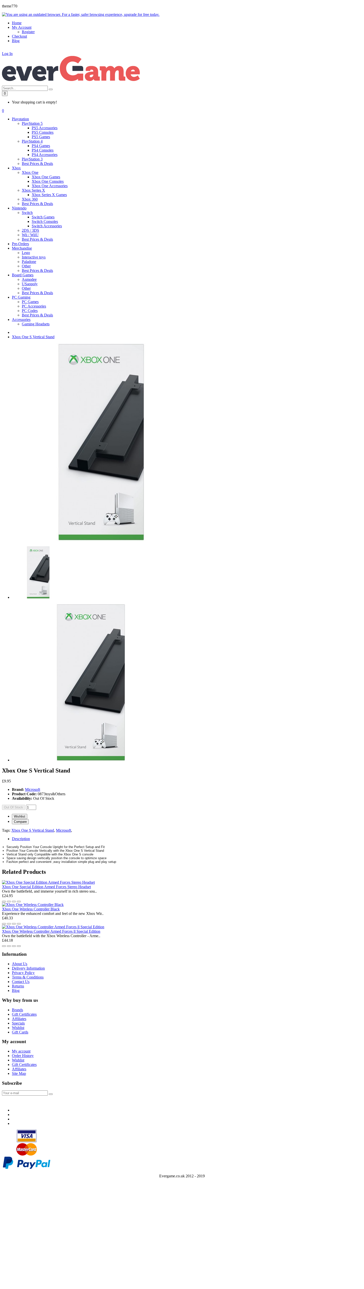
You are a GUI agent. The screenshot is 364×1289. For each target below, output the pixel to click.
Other (26, 266)
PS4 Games (41, 146)
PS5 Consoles (42, 132)
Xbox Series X (33, 190)
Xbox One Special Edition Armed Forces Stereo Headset (46, 887)
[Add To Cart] (19, 901)
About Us (19, 964)
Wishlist (19, 816)
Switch (27, 212)
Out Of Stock (13, 807)
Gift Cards (20, 1032)
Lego (26, 253)
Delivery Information (28, 968)
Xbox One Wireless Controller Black (31, 909)
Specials (18, 1023)
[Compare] (9, 901)
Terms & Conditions (28, 977)
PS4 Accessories (44, 155)
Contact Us (20, 982)
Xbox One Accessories (50, 186)
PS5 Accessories (44, 128)
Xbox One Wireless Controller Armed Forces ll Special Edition (51, 931)
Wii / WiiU (30, 235)
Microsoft (32, 789)
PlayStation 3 (32, 159)
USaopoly (30, 284)
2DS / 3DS (30, 230)
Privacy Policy (23, 973)
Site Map (19, 1073)
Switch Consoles (45, 221)
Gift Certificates (24, 1014)
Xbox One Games (46, 177)
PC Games (30, 302)
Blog (16, 990)
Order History (23, 1056)
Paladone (29, 261)
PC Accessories (34, 306)
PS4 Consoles (42, 150)
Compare (20, 822)
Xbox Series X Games (49, 195)
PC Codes (30, 311)
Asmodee (29, 279)
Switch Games (43, 217)
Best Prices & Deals (37, 163)
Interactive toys (34, 257)
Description (21, 839)
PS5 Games (41, 137)
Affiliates (19, 1019)
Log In (7, 54)
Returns (18, 986)
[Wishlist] (4, 901)
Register (28, 32)
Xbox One (30, 172)
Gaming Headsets (36, 324)
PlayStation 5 (32, 123)
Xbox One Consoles (48, 181)
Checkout (19, 36)
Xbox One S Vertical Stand (33, 337)
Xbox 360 (30, 199)
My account (21, 1051)
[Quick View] (14, 901)
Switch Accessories (47, 226)
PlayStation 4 (32, 141)
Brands (17, 1010)
